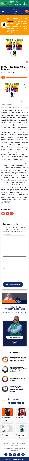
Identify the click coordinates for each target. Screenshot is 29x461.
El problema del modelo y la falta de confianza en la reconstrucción (18, 359)
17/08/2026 (13, 391)
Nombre (6, 255)
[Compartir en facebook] (3, 213)
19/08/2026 (13, 371)
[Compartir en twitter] (7, 213)
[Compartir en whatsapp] (12, 213)
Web (4, 268)
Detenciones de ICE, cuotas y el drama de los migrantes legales (18, 368)
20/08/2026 (13, 362)
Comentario (7, 234)
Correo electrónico (9, 261)
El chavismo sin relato (17, 378)
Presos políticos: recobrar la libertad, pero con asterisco (17, 388)
